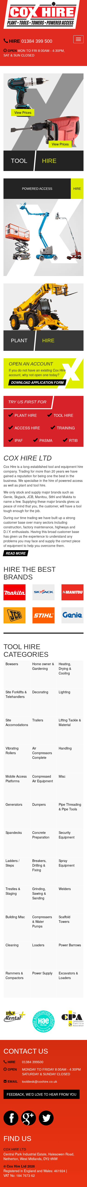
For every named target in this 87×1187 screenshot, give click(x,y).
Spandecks (14, 832)
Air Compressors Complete (42, 753)
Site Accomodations (17, 722)
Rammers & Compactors (14, 975)
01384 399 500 (30, 41)
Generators (14, 804)
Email (13, 1081)
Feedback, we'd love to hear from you (41, 1094)
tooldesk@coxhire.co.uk (39, 1081)
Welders (65, 888)
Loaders (38, 945)
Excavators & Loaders (68, 975)
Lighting (64, 692)
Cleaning (12, 945)
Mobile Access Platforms (16, 778)
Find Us (17, 1138)
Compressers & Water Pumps (42, 921)
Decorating (40, 692)
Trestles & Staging (13, 891)
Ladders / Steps (12, 863)
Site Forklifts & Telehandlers (16, 694)
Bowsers (12, 663)
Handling (65, 748)
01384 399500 (32, 1062)
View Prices (22, 112)
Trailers (37, 720)
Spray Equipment (66, 863)
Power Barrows (70, 945)
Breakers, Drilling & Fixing (39, 865)
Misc (62, 776)
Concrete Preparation (40, 834)
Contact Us (25, 1051)
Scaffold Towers (64, 919)
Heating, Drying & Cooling (65, 668)
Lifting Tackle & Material (70, 722)
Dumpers (39, 804)
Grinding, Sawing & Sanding (39, 893)
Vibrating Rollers (12, 750)
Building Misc (15, 916)
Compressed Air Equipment (42, 778)
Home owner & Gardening (43, 666)
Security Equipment (66, 834)
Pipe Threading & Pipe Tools (70, 806)
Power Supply (42, 973)
